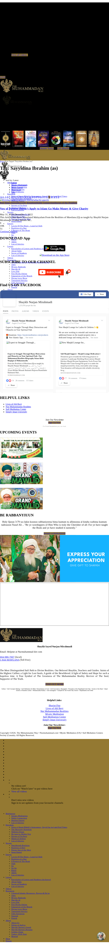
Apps (13, 264)
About (10, 289)
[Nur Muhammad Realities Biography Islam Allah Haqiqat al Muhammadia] (54, 100)
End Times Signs (8, 202)
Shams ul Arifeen (18, 839)
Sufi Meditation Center (16, 409)
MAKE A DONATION (54, 533)
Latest (14, 183)
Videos (10, 258)
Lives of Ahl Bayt (14, 404)
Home (2, 161)
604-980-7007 (7, 657)
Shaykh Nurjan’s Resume (22, 930)
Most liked (16, 190)
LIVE (2, 77)
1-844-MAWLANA (9, 660)
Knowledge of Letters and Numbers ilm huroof (31, 249)
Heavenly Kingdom (26, 202)
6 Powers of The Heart (20, 230)
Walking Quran (17, 832)
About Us (15, 923)
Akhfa (13, 242)
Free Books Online (19, 274)
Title (13, 192)
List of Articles (17, 192)
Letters (10, 246)
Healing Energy (18, 820)
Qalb (13, 864)
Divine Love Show (19, 278)
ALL (2, 197)
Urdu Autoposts (18, 283)
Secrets (10, 212)
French (14, 287)
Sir (12, 235)
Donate (9, 941)
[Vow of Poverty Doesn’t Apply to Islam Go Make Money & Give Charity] (24, 200)
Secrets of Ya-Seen (19, 205)
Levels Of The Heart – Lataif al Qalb (26, 226)
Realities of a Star (19, 228)
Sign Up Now (54, 422)
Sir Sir (14, 868)
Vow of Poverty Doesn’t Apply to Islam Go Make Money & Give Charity (44, 208)
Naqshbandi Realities (20, 845)
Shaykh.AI (15, 269)
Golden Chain (17, 932)
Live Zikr (15, 271)
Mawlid (14, 936)
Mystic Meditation (54, 714)
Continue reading (8, 231)
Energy (10, 223)
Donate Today (47, 148)
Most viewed (17, 187)
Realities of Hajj (18, 848)
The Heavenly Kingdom (21, 829)
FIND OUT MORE (54, 684)
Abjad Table (16, 251)
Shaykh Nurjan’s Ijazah (21, 927)
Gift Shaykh (63, 148)
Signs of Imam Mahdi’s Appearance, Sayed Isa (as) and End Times (39, 827)
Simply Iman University (16, 412)
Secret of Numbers (19, 253)
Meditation (10, 813)
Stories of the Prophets (65, 202)
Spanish (14, 916)
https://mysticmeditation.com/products (32, 335)
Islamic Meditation (19, 816)
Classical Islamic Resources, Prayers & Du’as (30, 893)
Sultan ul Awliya (18, 925)
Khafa (13, 870)
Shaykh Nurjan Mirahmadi (35, 302)
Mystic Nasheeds (18, 267)
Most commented (19, 185)
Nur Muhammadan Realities (18, 406)
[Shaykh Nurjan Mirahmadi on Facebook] (9, 300)
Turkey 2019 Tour (19, 934)
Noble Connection (45, 202)
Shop (8, 939)
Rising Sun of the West (21, 850)
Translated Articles (19, 280)
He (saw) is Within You (21, 834)
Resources (10, 891)
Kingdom (11, 194)
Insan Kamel (16, 852)
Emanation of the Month (21, 276)
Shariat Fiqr (54, 705)
